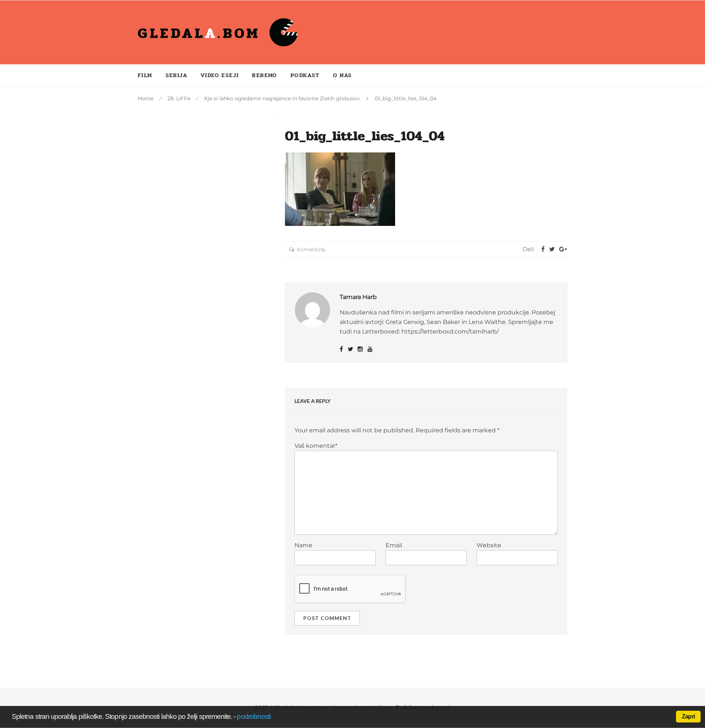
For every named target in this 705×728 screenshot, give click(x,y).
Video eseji (219, 75)
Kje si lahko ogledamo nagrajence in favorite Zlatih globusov (282, 98)
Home (145, 98)
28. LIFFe (178, 98)
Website (489, 545)
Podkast (305, 75)
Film (145, 75)
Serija (176, 75)
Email (394, 545)
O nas (342, 75)
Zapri (688, 716)
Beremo (264, 75)
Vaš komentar (315, 445)
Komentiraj (311, 249)
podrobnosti (254, 716)
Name (303, 545)
